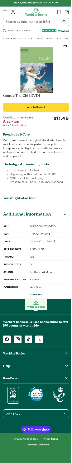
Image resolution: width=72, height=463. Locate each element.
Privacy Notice (48, 439)
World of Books (30, 439)
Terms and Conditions (36, 444)
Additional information (27, 214)
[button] (5, 12)
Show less (35, 294)
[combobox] (34, 22)
